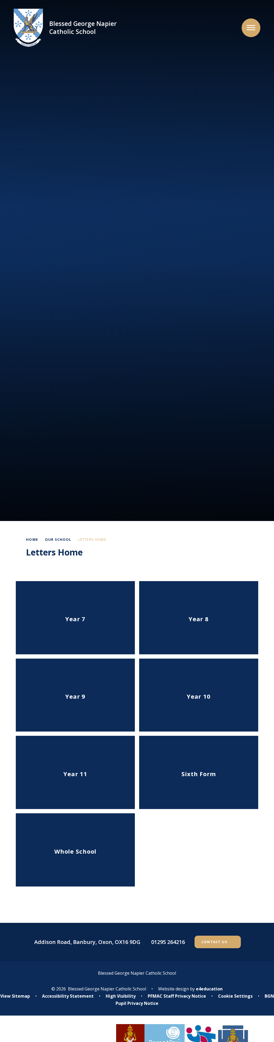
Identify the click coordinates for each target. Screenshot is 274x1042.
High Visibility (121, 996)
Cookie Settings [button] (235, 996)
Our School (58, 539)
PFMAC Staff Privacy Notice (177, 996)
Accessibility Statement (68, 996)
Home (32, 539)
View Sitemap (15, 996)
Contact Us (214, 941)
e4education (209, 989)
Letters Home (92, 539)
